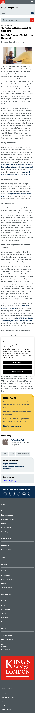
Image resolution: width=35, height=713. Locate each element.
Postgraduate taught (13, 515)
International (11, 524)
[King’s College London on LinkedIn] (19, 494)
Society (12, 453)
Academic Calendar (13, 588)
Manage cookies (12, 710)
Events (9, 605)
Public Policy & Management (11, 481)
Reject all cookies (17, 367)
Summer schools (12, 528)
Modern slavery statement (15, 697)
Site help (10, 701)
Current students (12, 550)
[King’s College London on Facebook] (5, 494)
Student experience (13, 532)
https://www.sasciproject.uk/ (12, 426)
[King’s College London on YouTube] (24, 494)
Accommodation (12, 575)
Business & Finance (23, 453)
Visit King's (11, 614)
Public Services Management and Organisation (13, 467)
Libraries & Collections (14, 580)
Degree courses (12, 511)
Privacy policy (11, 693)
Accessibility (11, 705)
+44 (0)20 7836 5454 (7, 635)
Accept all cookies (17, 371)
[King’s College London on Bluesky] (28, 494)
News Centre (11, 601)
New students (11, 545)
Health (4, 453)
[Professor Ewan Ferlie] (6, 442)
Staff (9, 554)
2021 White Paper (21, 318)
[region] (17, 356)
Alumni (10, 558)
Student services (12, 571)
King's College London (10, 7)
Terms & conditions (13, 688)
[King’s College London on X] (9, 494)
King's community (12, 622)
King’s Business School (10, 463)
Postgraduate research (14, 520)
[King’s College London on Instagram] (14, 494)
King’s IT (10, 584)
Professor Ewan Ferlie (17, 440)
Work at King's (12, 618)
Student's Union (12, 610)
